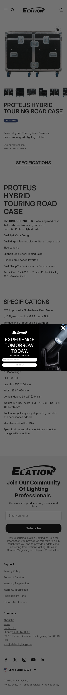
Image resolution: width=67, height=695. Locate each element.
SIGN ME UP (20, 365)
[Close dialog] (63, 328)
